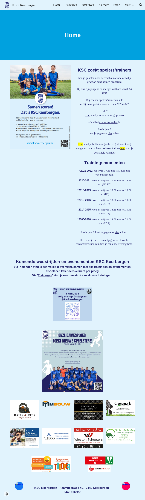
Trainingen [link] (71, 4)
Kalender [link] (103, 4)
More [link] (128, 4)
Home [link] (56, 4)
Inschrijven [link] (88, 4)
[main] (72, 35)
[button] (141, 5)
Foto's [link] (116, 4)
